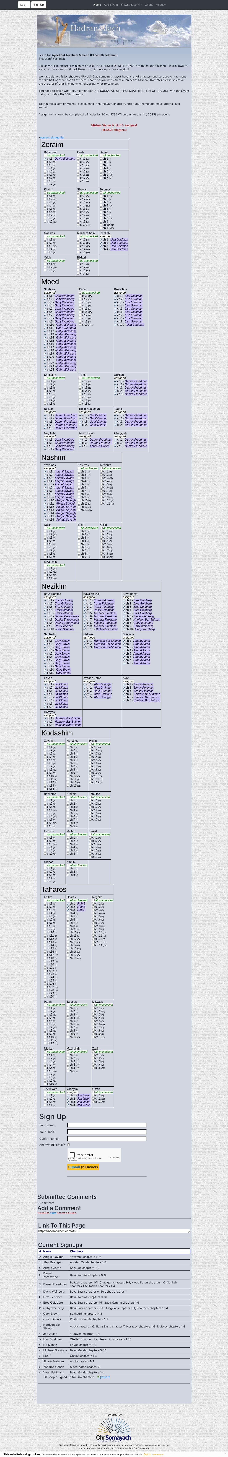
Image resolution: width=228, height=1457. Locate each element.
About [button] (160, 4)
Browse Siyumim (131, 4)
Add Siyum (111, 4)
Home (97, 4)
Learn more (157, 1454)
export (105, 1377)
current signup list (52, 137)
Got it (147, 1454)
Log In (24, 4)
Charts (149, 4)
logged (53, 1213)
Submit (74, 1167)
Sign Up (38, 4)
